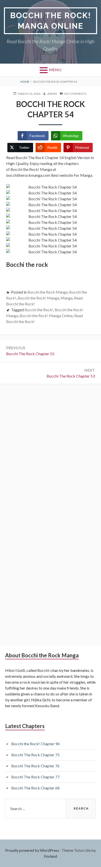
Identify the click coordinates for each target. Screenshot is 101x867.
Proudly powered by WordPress (32, 850)
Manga (67, 298)
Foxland (50, 856)
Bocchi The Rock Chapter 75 (35, 754)
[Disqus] (50, 450)
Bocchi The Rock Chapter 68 (35, 788)
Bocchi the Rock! (39, 309)
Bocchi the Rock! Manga (38, 298)
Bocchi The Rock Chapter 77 (35, 776)
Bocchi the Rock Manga (47, 292)
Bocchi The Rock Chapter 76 (35, 765)
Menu (55, 69)
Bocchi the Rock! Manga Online (50, 20)
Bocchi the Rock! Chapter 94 (35, 743)
